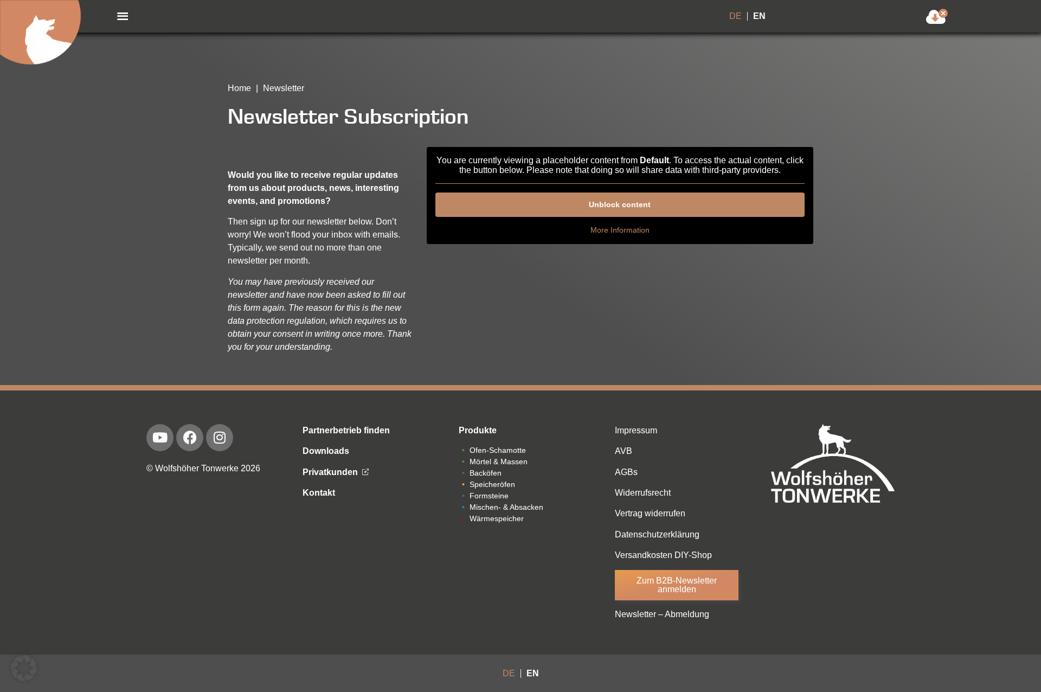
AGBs (626, 472)
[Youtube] (160, 437)
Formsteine (489, 495)
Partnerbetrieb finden (346, 430)
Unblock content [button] (620, 204)
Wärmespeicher (497, 518)
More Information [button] (620, 230)
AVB (623, 451)
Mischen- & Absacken (506, 507)
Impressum (636, 430)
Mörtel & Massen (499, 461)
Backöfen (486, 473)
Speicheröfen (492, 484)
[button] (123, 16)
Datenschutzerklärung (657, 534)
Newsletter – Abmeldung (662, 614)
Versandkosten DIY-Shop (663, 555)
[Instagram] (219, 437)
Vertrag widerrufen (650, 513)
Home (239, 88)
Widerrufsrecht (643, 492)
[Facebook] (189, 437)
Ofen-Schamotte (498, 450)
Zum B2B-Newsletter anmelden (677, 585)
